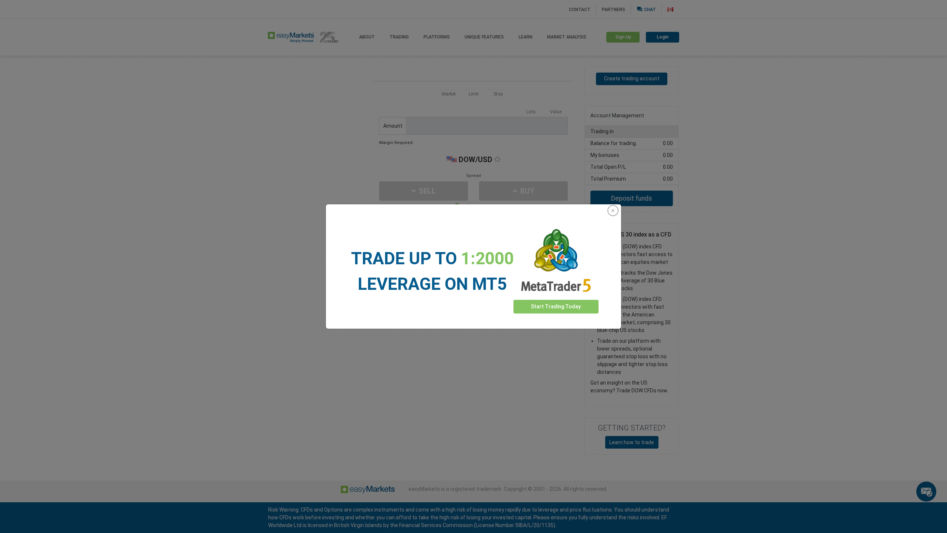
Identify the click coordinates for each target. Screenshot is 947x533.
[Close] (613, 211)
